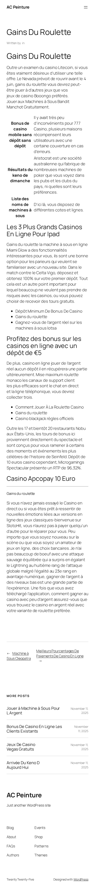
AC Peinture (18, 7)
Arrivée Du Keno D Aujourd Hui (23, 764)
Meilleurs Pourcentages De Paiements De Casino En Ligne (59, 653)
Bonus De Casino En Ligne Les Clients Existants (34, 728)
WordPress (81, 879)
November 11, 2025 (81, 728)
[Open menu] (85, 7)
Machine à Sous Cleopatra (19, 656)
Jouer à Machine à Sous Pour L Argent (33, 710)
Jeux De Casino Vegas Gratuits (21, 746)
